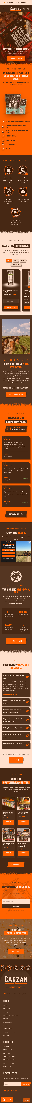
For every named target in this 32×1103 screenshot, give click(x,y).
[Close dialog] (30, 541)
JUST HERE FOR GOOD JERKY (8, 558)
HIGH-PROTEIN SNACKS (8, 550)
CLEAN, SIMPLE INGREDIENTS (8, 553)
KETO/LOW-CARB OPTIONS (8, 555)
